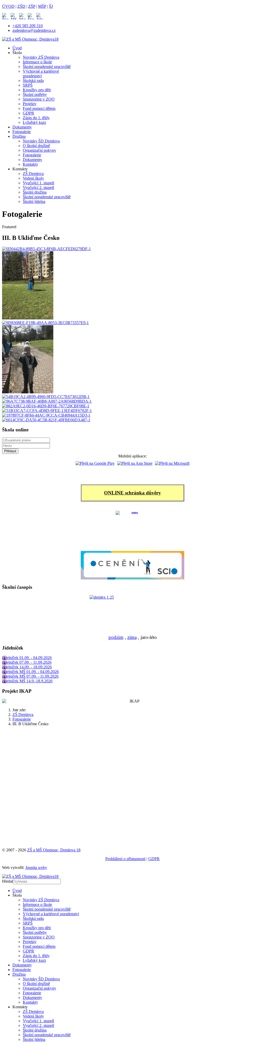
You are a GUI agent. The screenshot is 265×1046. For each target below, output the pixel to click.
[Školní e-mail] (32, 16)
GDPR (28, 113)
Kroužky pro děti (37, 90)
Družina (19, 136)
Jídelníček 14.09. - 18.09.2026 (27, 667)
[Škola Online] (6, 16)
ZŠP (31, 6)
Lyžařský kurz (34, 122)
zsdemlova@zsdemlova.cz (34, 30)
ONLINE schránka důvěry (132, 492)
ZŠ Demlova (33, 173)
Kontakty (30, 164)
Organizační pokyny (39, 150)
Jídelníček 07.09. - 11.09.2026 (26, 662)
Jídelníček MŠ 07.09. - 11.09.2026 (30, 676)
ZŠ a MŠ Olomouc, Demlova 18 (53, 850)
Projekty (29, 104)
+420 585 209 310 (27, 26)
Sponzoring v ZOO (39, 99)
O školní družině (36, 145)
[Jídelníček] (39, 16)
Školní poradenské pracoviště (47, 66)
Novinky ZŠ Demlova (41, 57)
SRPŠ (28, 85)
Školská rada (33, 80)
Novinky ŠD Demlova (41, 141)
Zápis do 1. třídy (36, 118)
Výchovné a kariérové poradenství (41, 73)
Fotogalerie (21, 131)
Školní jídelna (34, 201)
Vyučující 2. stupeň (38, 187)
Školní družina (35, 192)
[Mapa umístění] (23, 16)
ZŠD (21, 6)
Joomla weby (36, 867)
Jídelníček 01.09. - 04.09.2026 (27, 657)
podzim (115, 637)
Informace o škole (37, 62)
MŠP (42, 6)
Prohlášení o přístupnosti (125, 859)
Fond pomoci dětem (39, 108)
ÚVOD (8, 6)
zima (132, 637)
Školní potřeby (35, 94)
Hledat (7, 881)
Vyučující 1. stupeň (38, 183)
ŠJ (51, 6)
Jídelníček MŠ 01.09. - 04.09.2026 (30, 671)
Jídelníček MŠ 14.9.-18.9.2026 (27, 681)
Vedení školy (33, 178)
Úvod (17, 48)
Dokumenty (22, 127)
